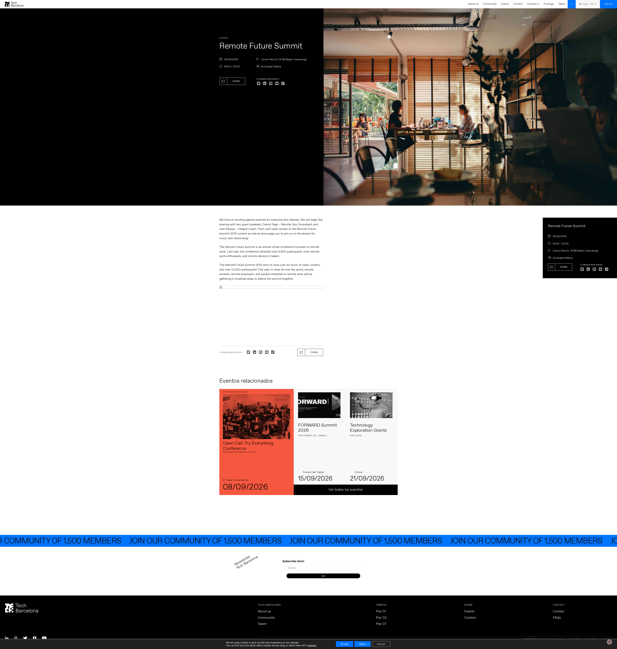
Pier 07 (381, 624)
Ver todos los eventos (345, 489)
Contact (558, 611)
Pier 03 (381, 618)
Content (518, 4)
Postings (549, 4)
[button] (593, 4)
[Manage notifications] (609, 641)
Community (489, 4)
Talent (561, 4)
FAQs (557, 618)
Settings (381, 644)
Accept (344, 644)
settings (312, 645)
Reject (362, 644)
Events (505, 4)
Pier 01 (381, 611)
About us (473, 4)
